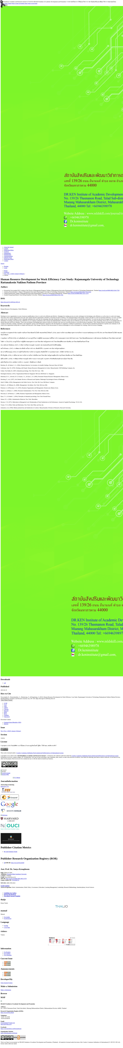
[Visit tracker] (1, 1001)
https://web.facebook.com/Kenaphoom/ (11, 1028)
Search (2, 263)
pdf (5, 683)
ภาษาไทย (7, 927)
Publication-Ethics (9, 250)
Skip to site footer (32, 3)
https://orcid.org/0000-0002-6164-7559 (109, 290)
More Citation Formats (6, 700)
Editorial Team (8, 257)
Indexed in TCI (5, 786)
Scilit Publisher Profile (11, 851)
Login (5, 268)
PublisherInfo (7, 254)
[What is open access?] (19, 1039)
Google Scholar (5, 886)
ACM (5, 703)
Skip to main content (6, 3)
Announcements (8, 256)
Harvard (6, 710)
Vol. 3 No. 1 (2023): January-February (14, 273)
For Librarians (8, 955)
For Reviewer (7, 918)
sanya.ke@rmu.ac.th (6, 1024)
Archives (6, 251)
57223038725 (15, 880)
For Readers (7, 952)
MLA (5, 713)
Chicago (6, 709)
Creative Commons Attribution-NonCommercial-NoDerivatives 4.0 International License (39, 753)
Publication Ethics (9, 259)
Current (6, 248)
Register (6, 266)
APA (5, 706)
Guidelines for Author (10, 893)
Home (6, 270)
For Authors (7, 953)
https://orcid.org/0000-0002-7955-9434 (80, 292)
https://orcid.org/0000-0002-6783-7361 (53, 295)
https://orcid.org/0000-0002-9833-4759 (16, 878)
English (6, 925)
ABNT (6, 707)
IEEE (5, 712)
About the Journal (8, 247)
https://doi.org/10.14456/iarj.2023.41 (10, 302)
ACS (5, 704)
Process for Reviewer (10, 894)
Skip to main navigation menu (20, 3)
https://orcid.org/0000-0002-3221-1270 (78, 293)
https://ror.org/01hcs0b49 (17, 862)
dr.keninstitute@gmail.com (8, 1023)
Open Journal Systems (6, 983)
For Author (7, 917)
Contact (6, 260)
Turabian (6, 715)
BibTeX (6, 724)
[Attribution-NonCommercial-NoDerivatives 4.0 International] (7, 1039)
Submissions (7, 253)
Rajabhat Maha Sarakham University (17, 874)
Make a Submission (6, 990)
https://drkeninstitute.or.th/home (9, 1033)
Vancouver (7, 716)
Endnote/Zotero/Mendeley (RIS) (12, 722)
